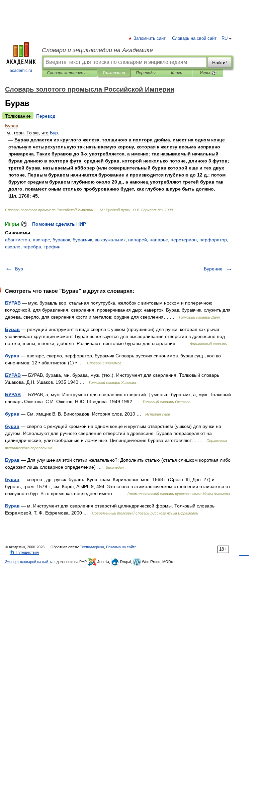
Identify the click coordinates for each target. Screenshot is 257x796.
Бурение (213, 268)
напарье (159, 239)
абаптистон (17, 239)
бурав (12, 355)
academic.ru (21, 70)
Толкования (113, 73)
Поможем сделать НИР (59, 224)
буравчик (82, 239)
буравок (61, 239)
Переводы (146, 73)
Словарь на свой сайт (194, 38)
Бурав (12, 329)
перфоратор (213, 239)
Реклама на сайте (121, 547)
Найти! (219, 62)
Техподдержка (92, 547)
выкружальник (110, 239)
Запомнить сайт (150, 38)
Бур (19, 268)
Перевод (45, 116)
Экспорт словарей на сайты (29, 562)
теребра (32, 246)
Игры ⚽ (208, 73)
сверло (12, 246)
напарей (137, 239)
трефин (52, 246)
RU (225, 38)
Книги (176, 73)
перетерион (184, 239)
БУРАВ (13, 303)
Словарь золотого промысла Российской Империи (69, 73)
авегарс (41, 239)
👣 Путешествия (24, 552)
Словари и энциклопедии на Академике (97, 50)
